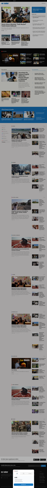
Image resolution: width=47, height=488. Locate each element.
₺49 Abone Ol (23, 484)
